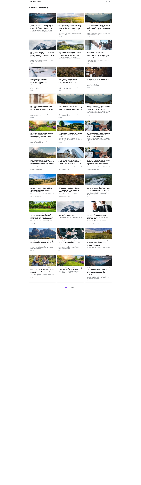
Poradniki (102, 1)
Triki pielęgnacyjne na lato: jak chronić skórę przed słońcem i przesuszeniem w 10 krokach (70, 135)
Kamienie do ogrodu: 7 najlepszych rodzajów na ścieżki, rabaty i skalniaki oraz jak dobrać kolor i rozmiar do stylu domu (42, 242)
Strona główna (109, 1)
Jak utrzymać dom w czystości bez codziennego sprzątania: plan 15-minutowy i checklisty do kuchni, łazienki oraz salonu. (98, 188)
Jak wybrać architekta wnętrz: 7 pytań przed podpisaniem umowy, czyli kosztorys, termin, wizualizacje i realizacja (98, 135)
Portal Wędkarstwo (35, 2)
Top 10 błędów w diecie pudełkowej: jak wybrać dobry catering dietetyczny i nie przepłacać (69, 242)
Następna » (73, 287)
